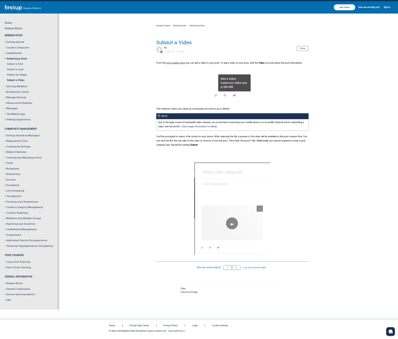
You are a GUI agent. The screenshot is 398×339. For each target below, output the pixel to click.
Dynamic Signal (163, 25)
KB (165, 47)
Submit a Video (16, 80)
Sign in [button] (387, 7)
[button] (228, 267)
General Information (18, 276)
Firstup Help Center (139, 325)
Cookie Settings (220, 325)
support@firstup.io (176, 331)
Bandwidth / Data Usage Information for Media (193, 126)
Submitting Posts (197, 25)
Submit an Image (17, 74)
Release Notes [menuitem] (13, 28)
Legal (194, 325)
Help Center (344, 7)
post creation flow (175, 62)
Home (8, 22)
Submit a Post (15, 63)
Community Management (21, 128)
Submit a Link (15, 69)
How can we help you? (369, 7)
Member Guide (14, 35)
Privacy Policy (171, 325)
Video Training (14, 255)
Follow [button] (302, 48)
